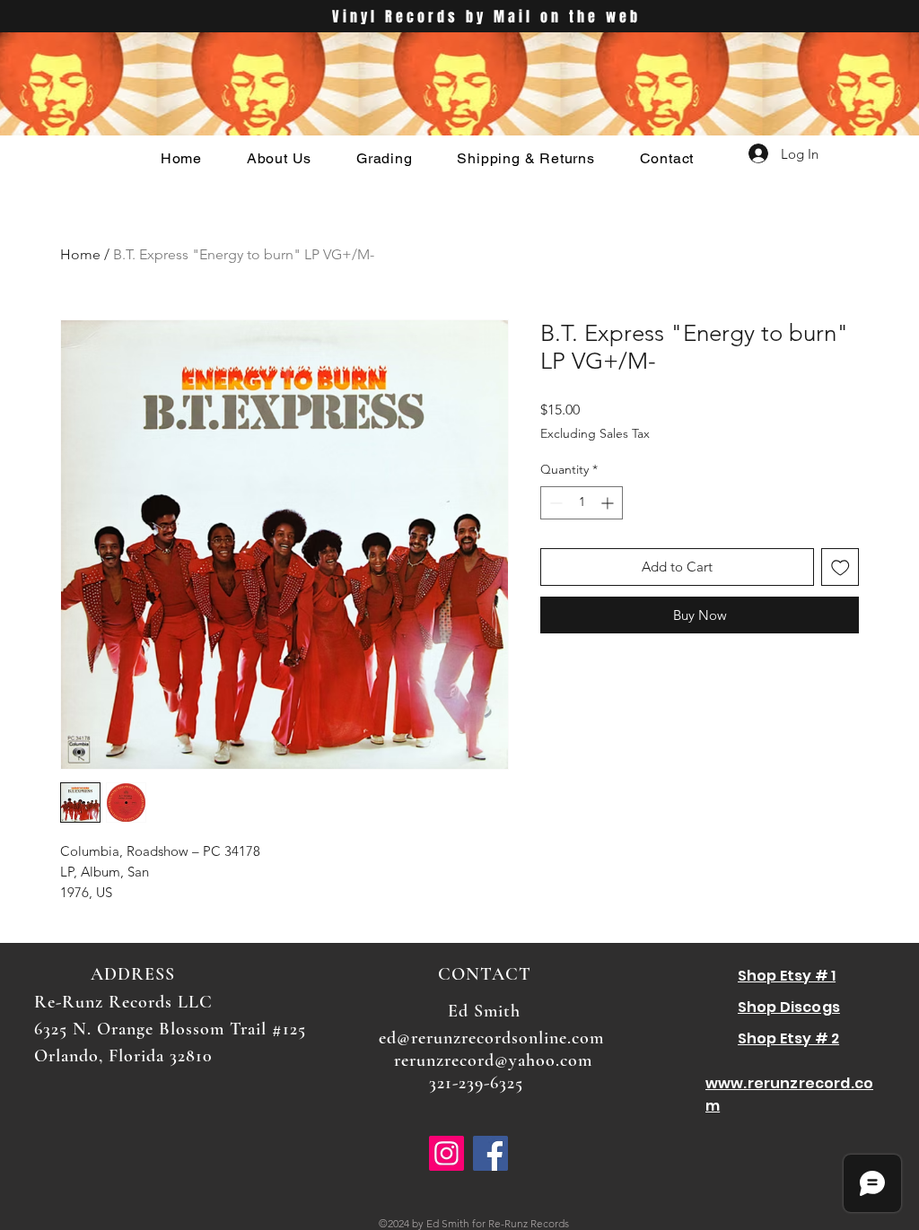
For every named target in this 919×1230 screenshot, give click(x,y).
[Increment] (609, 503)
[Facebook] (490, 1153)
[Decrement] (554, 503)
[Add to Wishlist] (840, 567)
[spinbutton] (581, 503)
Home (80, 254)
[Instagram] (446, 1153)
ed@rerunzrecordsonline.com (491, 1038)
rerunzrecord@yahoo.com (493, 1060)
